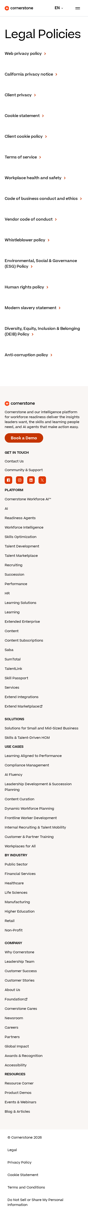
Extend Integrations (21, 697)
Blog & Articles (17, 1111)
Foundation (14, 999)
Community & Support (24, 470)
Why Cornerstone (19, 952)
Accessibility (16, 1065)
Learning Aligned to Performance (33, 755)
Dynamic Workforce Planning (29, 808)
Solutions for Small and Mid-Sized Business (41, 728)
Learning (12, 612)
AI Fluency (13, 774)
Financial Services (20, 873)
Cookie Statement (23, 1175)
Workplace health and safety (33, 178)
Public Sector (16, 864)
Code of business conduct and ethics (41, 199)
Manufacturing (17, 902)
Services (12, 687)
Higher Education (19, 911)
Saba (9, 649)
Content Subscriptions (24, 640)
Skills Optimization (20, 536)
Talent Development (22, 546)
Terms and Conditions (26, 1187)
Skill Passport (16, 678)
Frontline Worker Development (31, 818)
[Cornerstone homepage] (44, 403)
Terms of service (21, 157)
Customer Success (21, 971)
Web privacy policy (23, 54)
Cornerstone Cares (21, 1008)
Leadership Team (19, 961)
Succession (14, 574)
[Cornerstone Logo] (19, 8)
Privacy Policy (19, 1162)
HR (7, 593)
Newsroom (14, 1018)
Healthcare (14, 883)
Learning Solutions (20, 602)
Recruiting (14, 565)
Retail (10, 920)
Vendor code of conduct (29, 219)
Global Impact (17, 1046)
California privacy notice (29, 74)
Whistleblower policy (25, 240)
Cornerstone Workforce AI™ (28, 499)
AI (6, 508)
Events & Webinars (20, 1102)
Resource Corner (19, 1083)
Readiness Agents (20, 518)
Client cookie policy (24, 136)
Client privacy (18, 95)
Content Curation (19, 799)
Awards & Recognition (23, 1055)
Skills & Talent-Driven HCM (27, 737)
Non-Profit (14, 930)
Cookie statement (22, 116)
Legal (12, 1150)
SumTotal (13, 659)
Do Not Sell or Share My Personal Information (35, 1202)
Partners (12, 1037)
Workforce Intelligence (24, 527)
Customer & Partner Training (29, 836)
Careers (11, 1027)
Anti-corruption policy (26, 355)
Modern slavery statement (30, 308)
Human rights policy (24, 287)
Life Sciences (16, 892)
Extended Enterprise (22, 621)
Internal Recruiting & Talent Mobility (35, 827)
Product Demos (18, 1092)
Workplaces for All (20, 846)
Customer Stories (19, 980)
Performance (16, 584)
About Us (12, 989)
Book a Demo (24, 438)
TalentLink (13, 668)
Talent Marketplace (21, 555)
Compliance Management (27, 765)
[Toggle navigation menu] (75, 8)
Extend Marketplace (22, 706)
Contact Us (14, 461)
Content (12, 631)
